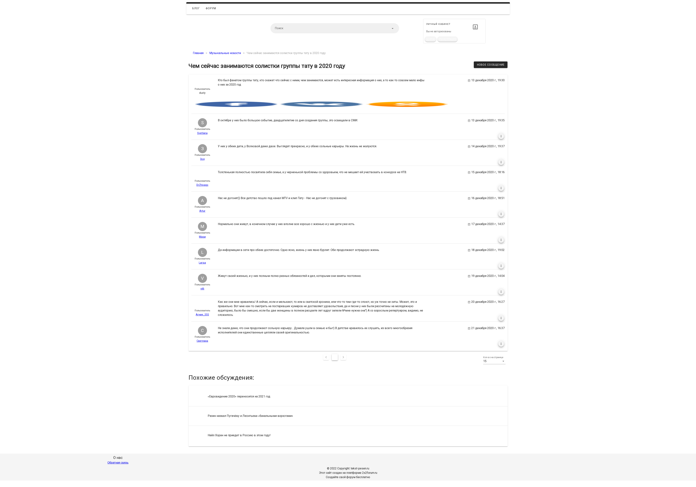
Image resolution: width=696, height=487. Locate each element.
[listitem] (348, 396)
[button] (494, 361)
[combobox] (334, 28)
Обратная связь (118, 462)
